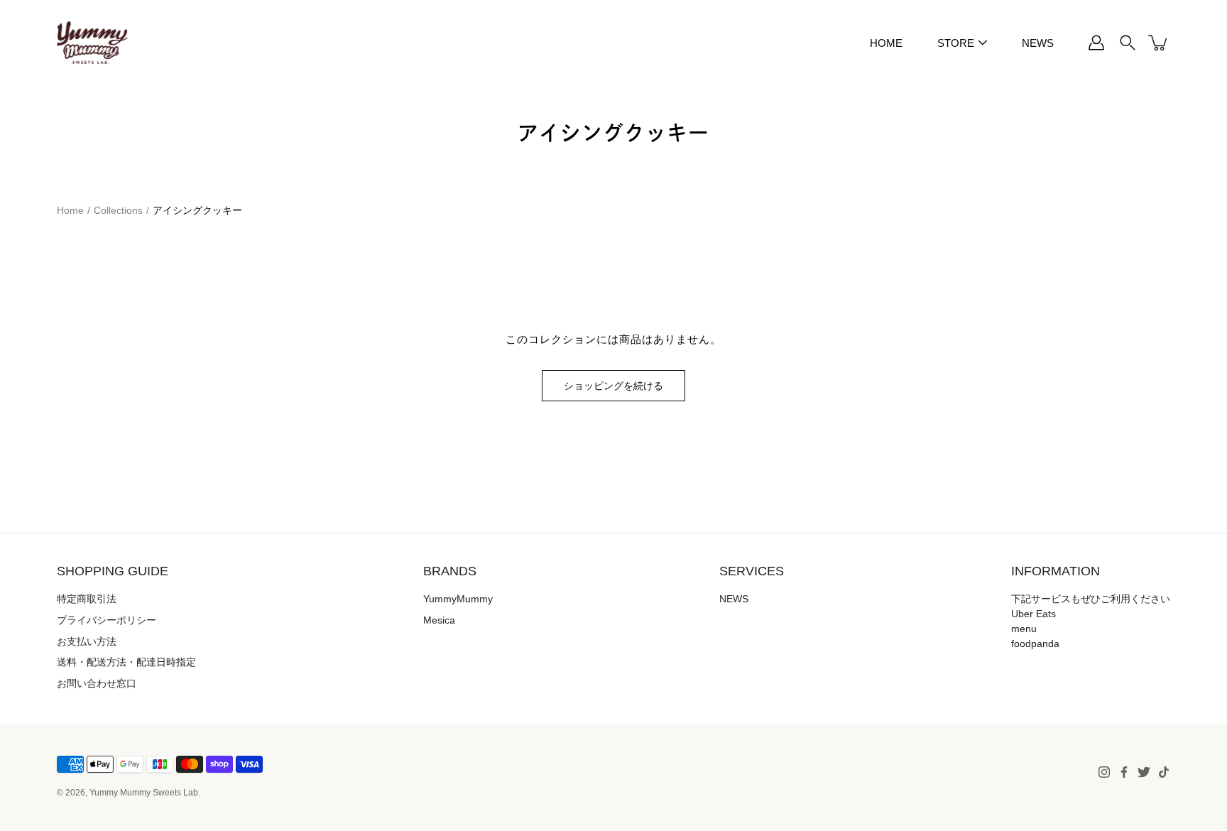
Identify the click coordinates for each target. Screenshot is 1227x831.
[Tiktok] (1163, 772)
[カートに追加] (1158, 42)
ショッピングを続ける (613, 385)
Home (70, 210)
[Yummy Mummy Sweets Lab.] (92, 42)
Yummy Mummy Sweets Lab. (144, 793)
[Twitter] (1144, 772)
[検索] (1127, 42)
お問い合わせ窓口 (96, 683)
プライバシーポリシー (106, 620)
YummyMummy (458, 598)
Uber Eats (1033, 613)
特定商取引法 (86, 598)
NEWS (1038, 43)
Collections (118, 210)
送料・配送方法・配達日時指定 (126, 662)
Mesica (439, 620)
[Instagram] (1104, 772)
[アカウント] (1096, 42)
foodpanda (1035, 643)
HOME (886, 43)
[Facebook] (1124, 772)
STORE (955, 43)
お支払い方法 (86, 641)
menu (1024, 628)
